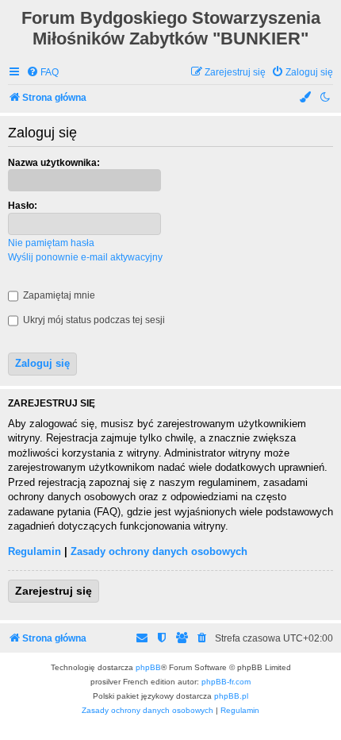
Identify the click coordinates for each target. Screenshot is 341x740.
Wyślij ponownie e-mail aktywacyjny (85, 257)
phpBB (148, 667)
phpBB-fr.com (226, 681)
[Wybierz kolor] (306, 98)
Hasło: (22, 205)
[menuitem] (42, 72)
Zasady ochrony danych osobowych (159, 551)
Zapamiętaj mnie (58, 295)
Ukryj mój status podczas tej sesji (93, 320)
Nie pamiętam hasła (51, 243)
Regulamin (34, 551)
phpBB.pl (231, 696)
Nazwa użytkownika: (54, 162)
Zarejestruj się (53, 590)
